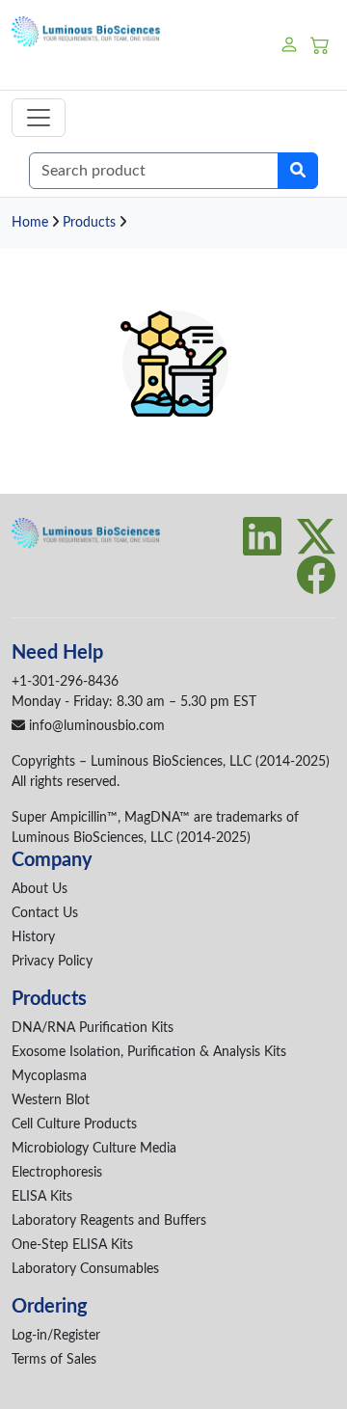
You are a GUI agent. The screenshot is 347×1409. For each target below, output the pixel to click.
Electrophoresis (57, 1172)
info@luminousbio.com (95, 726)
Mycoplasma (49, 1076)
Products (89, 223)
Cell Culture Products (74, 1124)
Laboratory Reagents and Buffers (109, 1221)
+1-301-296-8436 (65, 682)
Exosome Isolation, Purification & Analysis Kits (149, 1052)
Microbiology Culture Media (94, 1148)
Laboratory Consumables (85, 1269)
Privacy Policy (52, 961)
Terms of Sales (54, 1360)
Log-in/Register (56, 1335)
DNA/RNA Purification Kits (93, 1028)
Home (30, 223)
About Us (39, 889)
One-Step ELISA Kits (72, 1245)
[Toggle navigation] (39, 117)
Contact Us (45, 913)
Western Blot (51, 1100)
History (33, 937)
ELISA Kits (42, 1197)
